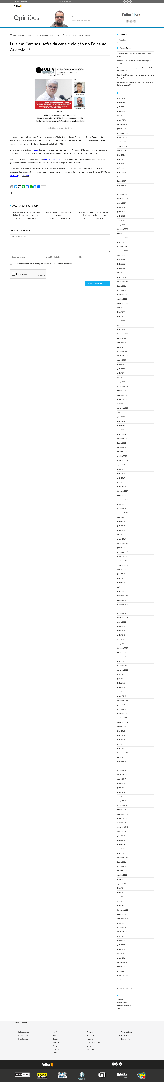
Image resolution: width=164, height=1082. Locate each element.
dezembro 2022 (122, 290)
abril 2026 (120, 116)
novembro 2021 (122, 347)
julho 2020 (121, 417)
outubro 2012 (122, 823)
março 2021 (121, 382)
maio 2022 (121, 321)
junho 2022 (121, 316)
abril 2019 (120, 482)
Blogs (89, 1046)
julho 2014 (121, 731)
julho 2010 (121, 940)
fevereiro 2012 (122, 858)
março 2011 (121, 906)
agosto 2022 (121, 308)
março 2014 (121, 748)
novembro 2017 (122, 556)
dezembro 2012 (122, 814)
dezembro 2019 (122, 447)
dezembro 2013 (122, 762)
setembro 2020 (122, 408)
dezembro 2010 (122, 919)
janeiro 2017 (121, 600)
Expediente (23, 1036)
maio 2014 (121, 740)
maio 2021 (121, 373)
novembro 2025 (122, 137)
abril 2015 (120, 692)
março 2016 (121, 644)
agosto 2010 (121, 936)
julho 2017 (121, 574)
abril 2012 (120, 849)
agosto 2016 (121, 622)
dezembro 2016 (122, 604)
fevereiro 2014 (122, 753)
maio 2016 (121, 635)
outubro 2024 (122, 194)
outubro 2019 (122, 456)
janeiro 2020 (121, 443)
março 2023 (121, 277)
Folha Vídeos (126, 1032)
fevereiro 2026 (122, 124)
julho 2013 (121, 783)
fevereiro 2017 (122, 596)
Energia (56, 1042)
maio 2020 (121, 425)
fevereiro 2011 (122, 910)
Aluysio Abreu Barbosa (22, 35)
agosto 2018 (121, 517)
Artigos (90, 1032)
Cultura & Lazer (93, 1042)
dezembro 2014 (122, 709)
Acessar (120, 1000)
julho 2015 (121, 679)
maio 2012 (121, 844)
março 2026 (121, 120)
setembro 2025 (122, 146)
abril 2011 (120, 901)
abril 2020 (120, 430)
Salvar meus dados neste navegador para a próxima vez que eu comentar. (44, 264)
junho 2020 (121, 421)
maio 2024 (121, 216)
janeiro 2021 (121, 391)
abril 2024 (120, 220)
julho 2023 (121, 260)
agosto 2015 (121, 674)
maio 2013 (121, 792)
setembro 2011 (122, 879)
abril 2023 (120, 273)
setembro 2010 (122, 932)
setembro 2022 (122, 303)
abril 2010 (120, 954)
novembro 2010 (122, 923)
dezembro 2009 (122, 971)
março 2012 (121, 853)
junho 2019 (121, 473)
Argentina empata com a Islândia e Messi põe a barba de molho (93, 214)
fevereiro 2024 (122, 229)
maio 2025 (121, 164)
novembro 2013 (122, 766)
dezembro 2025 (122, 133)
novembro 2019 (122, 452)
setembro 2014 (122, 722)
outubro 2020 (122, 404)
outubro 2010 (122, 927)
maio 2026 (121, 111)
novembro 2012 (122, 818)
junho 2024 (121, 212)
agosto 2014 (121, 727)
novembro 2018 (122, 504)
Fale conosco (63, 1)
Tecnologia (125, 1039)
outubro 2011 (122, 875)
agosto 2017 (121, 570)
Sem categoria (71, 35)
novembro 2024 (122, 190)
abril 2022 (120, 325)
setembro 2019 (122, 460)
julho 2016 (121, 626)
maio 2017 (121, 583)
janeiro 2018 (121, 548)
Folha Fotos (126, 1036)
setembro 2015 (122, 670)
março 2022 (121, 329)
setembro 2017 (122, 565)
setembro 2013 (122, 775)
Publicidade (23, 1039)
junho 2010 (121, 945)
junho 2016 (121, 631)
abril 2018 (120, 535)
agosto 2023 (121, 255)
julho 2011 (121, 888)
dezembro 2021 (122, 343)
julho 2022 (121, 312)
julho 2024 (121, 207)
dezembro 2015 (122, 657)
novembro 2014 (122, 714)
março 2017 (121, 591)
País (54, 1036)
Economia (91, 1036)
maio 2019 (121, 478)
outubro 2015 (122, 665)
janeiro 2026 (121, 129)
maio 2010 (121, 949)
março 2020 (121, 434)
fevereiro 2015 (122, 700)
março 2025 (121, 172)
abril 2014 (120, 744)
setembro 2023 (122, 251)
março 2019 (121, 487)
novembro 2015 (122, 661)
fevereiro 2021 (122, 386)
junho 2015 (121, 683)
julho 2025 (121, 155)
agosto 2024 (121, 203)
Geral (55, 1053)
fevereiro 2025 (122, 177)
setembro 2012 (122, 827)
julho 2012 (121, 836)
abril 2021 (120, 377)
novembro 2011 (122, 871)
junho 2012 (121, 840)
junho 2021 (121, 369)
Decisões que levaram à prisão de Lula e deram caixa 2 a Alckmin (26, 214)
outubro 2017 (122, 561)
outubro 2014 (122, 718)
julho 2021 (121, 364)
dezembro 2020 (122, 395)
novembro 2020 (122, 399)
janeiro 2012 (121, 862)
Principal (56, 1046)
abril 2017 (120, 587)
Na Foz (55, 1032)
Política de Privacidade (124, 988)
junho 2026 (121, 107)
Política (56, 1049)
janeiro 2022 (121, 338)
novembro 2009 (122, 975)
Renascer (56, 1039)
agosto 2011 (121, 884)
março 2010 (121, 958)
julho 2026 (121, 102)
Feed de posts (122, 1003)
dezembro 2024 (122, 185)
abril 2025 (120, 168)
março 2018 (121, 539)
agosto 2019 (121, 465)
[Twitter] (127, 1)
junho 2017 (121, 578)
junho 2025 (121, 159)
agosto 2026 (121, 98)
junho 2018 (121, 526)
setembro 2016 (122, 617)
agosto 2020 (121, 412)
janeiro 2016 (121, 652)
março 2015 (121, 696)
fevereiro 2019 (122, 491)
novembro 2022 (122, 295)
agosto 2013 (121, 779)
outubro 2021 (122, 351)
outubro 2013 (122, 770)
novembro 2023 (122, 242)
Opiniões (26, 18)
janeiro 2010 (121, 967)
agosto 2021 (121, 360)
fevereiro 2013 (122, 805)
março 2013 (121, 801)
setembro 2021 (122, 356)
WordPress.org (122, 1008)
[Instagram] (130, 1)
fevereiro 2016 (122, 648)
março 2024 (121, 225)
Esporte (90, 1039)
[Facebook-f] (124, 1)
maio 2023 (121, 268)
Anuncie (69, 1)
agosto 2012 (121, 831)
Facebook (14, 175)
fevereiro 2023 (122, 281)
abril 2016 (120, 639)
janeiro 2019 (121, 495)
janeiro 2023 (121, 286)
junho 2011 (121, 892)
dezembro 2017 (122, 552)
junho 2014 (121, 735)
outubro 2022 (122, 299)
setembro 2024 (122, 199)
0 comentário (87, 35)
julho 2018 (121, 522)
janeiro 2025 (121, 181)
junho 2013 (121, 788)
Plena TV (90, 1049)
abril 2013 (120, 796)
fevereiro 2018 (122, 543)
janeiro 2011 (121, 914)
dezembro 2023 (122, 238)
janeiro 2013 (121, 809)
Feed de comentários (124, 1005)
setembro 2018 (122, 513)
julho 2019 (121, 469)
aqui (36, 150)
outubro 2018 (122, 508)
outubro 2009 (122, 980)
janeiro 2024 (121, 233)
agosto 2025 (121, 150)
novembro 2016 (122, 609)
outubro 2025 (122, 142)
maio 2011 (121, 897)
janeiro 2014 (121, 757)
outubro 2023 (122, 247)
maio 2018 (121, 530)
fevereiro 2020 (122, 439)
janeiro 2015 (121, 705)
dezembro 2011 (122, 866)
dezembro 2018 (122, 500)
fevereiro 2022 (122, 334)
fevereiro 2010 (122, 962)
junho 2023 (121, 264)
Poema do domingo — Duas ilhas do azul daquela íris (60, 214)
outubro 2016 (122, 613)
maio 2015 (121, 687)
